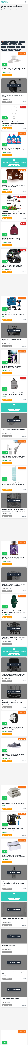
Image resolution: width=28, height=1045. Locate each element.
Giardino (11, 49)
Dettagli (24, 75)
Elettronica (21, 41)
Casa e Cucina (13, 44)
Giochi (17, 47)
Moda (20, 44)
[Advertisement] (14, 26)
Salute (23, 47)
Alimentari (4, 49)
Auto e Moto (17, 49)
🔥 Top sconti (5, 41)
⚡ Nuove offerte (13, 41)
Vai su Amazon (6, 75)
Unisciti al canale (14, 165)
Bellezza (4, 47)
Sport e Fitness (11, 47)
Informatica (4, 44)
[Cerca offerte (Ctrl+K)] (25, 2)
